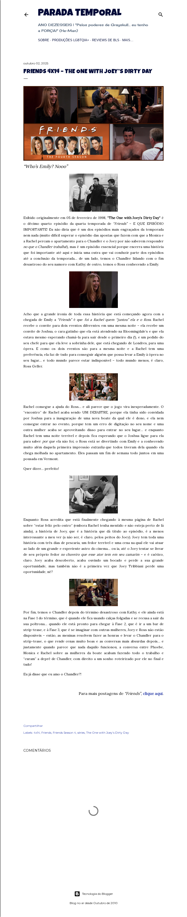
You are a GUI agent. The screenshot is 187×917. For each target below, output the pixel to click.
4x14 (37, 732)
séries (81, 732)
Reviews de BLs (105, 40)
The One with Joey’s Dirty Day (107, 732)
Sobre (43, 40)
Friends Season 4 (64, 732)
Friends (46, 732)
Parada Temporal (79, 14)
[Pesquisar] (161, 13)
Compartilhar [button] (33, 726)
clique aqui (153, 693)
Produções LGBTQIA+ (70, 40)
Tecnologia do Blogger (97, 894)
